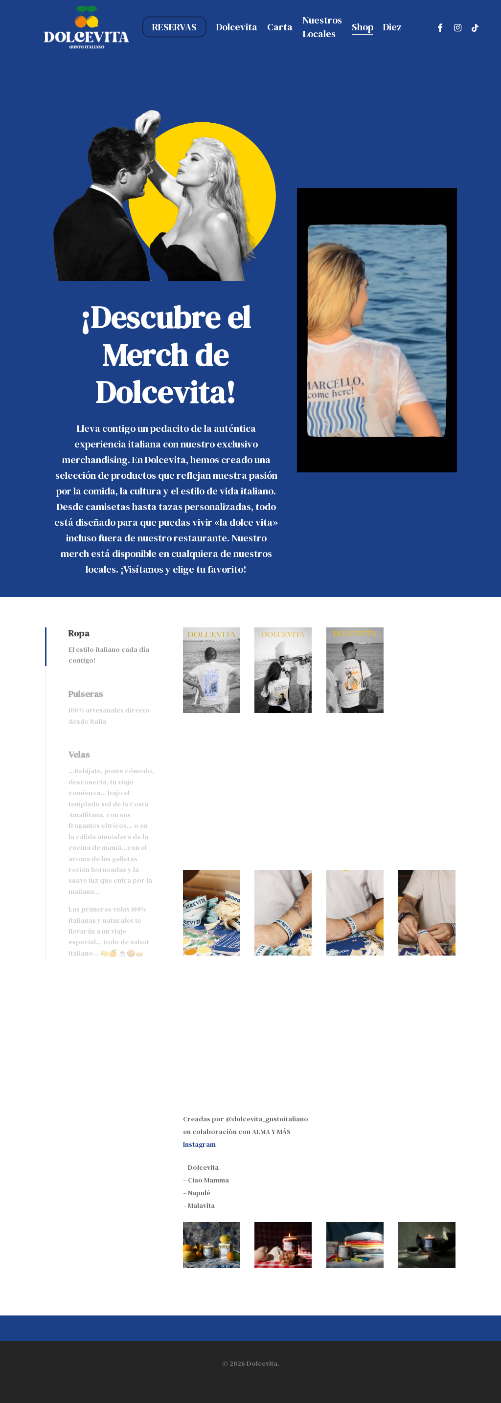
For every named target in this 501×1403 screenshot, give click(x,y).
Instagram (199, 1144)
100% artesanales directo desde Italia (109, 715)
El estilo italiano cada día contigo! (108, 655)
